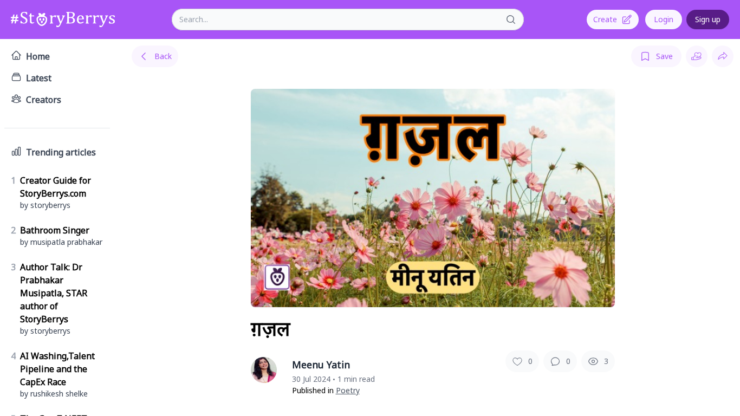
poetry (348, 390)
